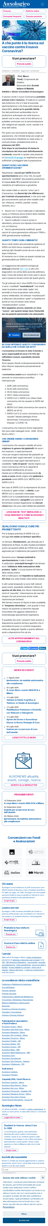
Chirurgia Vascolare (9, 993)
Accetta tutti (24, 1220)
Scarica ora (10, 947)
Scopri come (11, 1150)
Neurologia (6, 1006)
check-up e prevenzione (34, 970)
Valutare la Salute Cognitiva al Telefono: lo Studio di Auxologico (23, 701)
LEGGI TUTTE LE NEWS (24, 737)
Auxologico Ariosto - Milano (12, 1026)
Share (43, 648)
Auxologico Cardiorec (10, 1072)
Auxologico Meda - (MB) (11, 1049)
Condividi (34, 648)
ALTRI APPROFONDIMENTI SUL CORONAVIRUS (24, 640)
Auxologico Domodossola (11, 1058)
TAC (3, 962)
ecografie (41, 962)
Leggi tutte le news (12, 1117)
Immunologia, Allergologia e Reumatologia (17, 999)
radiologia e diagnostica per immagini (26, 960)
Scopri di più (9, 901)
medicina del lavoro (16, 970)
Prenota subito (24, 63)
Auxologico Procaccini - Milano (13, 1038)
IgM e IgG (24, 268)
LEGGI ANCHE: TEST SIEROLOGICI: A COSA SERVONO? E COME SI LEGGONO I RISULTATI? (24, 515)
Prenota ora (10, 934)
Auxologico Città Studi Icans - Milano (15, 1029)
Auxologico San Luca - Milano (13, 1088)
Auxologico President (10, 1075)
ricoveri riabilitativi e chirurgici (20, 967)
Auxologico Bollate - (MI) (11, 1044)
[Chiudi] (42, 1177)
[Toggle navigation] (42, 4)
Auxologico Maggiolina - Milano (13, 1032)
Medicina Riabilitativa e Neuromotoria (15, 1003)
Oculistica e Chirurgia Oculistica (14, 1009)
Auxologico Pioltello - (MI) (11, 1041)
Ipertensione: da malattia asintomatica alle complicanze (22, 820)
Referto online (32, 11)
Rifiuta (24, 1214)
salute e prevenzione (35, 1109)
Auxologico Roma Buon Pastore (14, 1097)
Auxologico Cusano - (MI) (11, 1047)
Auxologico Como (8, 1055)
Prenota (7, 11)
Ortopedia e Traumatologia (11, 1012)
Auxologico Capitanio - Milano (13, 1082)
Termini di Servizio (32, 326)
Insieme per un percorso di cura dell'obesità (19, 811)
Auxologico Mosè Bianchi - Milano (14, 1085)
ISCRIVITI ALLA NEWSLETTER (24, 785)
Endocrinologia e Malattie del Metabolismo (17, 996)
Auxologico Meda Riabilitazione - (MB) (16, 1052)
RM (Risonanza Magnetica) (16, 962)
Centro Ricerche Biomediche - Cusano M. (17, 1099)
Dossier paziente (34, 16)
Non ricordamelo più (31, 335)
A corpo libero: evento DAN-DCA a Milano (24, 803)
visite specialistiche (23, 965)
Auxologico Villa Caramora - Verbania (15, 1061)
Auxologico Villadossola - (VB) (13, 1064)
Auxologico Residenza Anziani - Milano (16, 1094)
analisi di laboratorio (34, 957)
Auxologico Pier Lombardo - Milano (15, 1035)
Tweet (25, 648)
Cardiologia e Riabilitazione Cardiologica (16, 984)
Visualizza (15, 335)
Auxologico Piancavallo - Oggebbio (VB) (17, 1091)
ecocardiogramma (8, 965)
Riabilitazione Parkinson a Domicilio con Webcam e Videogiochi (24, 711)
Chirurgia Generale (9, 990)
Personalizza (8, 1207)
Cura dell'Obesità (8, 987)
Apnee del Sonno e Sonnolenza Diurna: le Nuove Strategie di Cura (23, 721)
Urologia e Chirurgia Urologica (13, 1015)
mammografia (32, 962)
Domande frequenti (12, 16)
